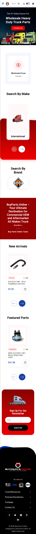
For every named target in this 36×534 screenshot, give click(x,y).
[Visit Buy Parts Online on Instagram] (21, 515)
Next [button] (21, 149)
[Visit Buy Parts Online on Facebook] (9, 515)
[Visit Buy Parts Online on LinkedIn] (18, 519)
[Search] (18, 3)
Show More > (18, 225)
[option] (18, 121)
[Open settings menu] (33, 3)
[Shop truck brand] (18, 183)
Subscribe (18, 428)
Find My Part (18, 28)
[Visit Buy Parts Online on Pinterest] (26, 515)
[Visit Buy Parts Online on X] (15, 515)
